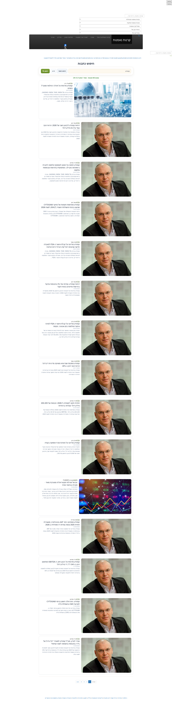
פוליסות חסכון (68, 37)
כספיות (133, 58)
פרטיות (80, 698)
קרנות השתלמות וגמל (103, 37)
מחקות (123, 58)
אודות (120, 698)
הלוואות (74, 698)
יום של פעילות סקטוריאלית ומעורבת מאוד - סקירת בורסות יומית (61, 483)
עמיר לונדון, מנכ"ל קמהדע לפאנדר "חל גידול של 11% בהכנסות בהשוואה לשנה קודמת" (61, 642)
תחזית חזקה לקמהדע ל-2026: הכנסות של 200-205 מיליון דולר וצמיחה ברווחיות (60, 404)
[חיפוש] (136, 36)
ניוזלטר (125, 698)
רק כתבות (107, 698)
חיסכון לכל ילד (56, 58)
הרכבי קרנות (93, 58)
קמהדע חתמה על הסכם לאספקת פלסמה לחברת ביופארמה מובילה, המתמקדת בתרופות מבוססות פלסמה (61, 167)
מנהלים (82, 58)
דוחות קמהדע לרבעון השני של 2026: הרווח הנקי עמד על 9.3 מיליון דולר (61, 126)
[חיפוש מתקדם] (171, 56)
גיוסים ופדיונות (74, 58)
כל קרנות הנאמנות (97, 698)
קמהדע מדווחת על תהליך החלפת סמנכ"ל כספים (57, 86)
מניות (52, 37)
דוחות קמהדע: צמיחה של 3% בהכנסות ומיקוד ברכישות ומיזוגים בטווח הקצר (62, 285)
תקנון (85, 698)
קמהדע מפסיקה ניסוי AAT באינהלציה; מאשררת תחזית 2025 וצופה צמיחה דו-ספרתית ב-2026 (62, 523)
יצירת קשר (114, 698)
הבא (78, 682)
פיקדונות (128, 58)
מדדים (59, 37)
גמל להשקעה (48, 58)
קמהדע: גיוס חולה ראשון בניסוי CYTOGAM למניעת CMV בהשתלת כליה (63, 602)
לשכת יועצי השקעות (82, 37)
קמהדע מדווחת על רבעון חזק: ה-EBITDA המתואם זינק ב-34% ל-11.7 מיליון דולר (61, 563)
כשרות (114, 58)
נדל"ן (89, 698)
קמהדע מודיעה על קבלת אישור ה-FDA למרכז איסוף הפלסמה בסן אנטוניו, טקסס (62, 324)
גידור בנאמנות (108, 58)
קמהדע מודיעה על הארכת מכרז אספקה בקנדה (62, 442)
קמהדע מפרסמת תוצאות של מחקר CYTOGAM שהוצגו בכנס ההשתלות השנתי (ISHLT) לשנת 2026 (60, 205)
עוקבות (119, 58)
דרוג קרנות (100, 58)
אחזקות (87, 58)
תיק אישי (138, 58)
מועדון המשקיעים (56, 698)
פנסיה (92, 37)
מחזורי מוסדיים (65, 58)
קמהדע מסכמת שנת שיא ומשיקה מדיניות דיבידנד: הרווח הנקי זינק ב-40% (61, 364)
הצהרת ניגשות (67, 698)
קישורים (47, 698)
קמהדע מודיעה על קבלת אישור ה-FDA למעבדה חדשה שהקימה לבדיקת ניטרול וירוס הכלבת (62, 245)
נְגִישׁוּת (169, 1)
